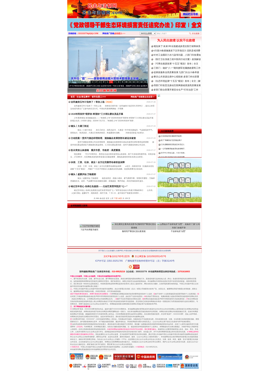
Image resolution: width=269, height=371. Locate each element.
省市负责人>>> (99, 97)
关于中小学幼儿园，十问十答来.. (173, 144)
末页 (120, 198)
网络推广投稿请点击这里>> (143, 97)
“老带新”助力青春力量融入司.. (172, 153)
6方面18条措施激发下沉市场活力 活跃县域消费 (177, 50)
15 (145, 82)
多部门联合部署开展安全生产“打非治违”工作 (176, 90)
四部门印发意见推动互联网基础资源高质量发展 (177, 85)
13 (138, 82)
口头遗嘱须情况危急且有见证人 (173, 136)
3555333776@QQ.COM (88, 33)
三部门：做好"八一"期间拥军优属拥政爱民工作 (177, 68)
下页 (116, 198)
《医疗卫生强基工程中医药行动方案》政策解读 (177, 59)
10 (126, 82)
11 (130, 82)
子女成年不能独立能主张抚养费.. (173, 149)
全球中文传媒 (90, 8)
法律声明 (119, 251)
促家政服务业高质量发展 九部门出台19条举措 (176, 72)
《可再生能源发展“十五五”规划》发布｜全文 (176, 63)
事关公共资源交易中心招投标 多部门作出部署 (176, 76)
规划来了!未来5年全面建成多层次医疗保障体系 (177, 46)
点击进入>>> (119, 33)
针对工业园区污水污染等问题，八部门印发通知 (177, 55)
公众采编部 (110, 251)
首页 (73, 97)
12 (134, 82)
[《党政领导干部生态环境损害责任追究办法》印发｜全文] (134, 28)
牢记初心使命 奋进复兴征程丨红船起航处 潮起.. (135, 86)
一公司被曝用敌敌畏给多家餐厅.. (173, 140)
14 (141, 82)
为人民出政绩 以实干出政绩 (176, 40)
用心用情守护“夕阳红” (169, 157)
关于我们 (101, 251)
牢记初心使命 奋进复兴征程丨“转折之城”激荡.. (95, 86)
